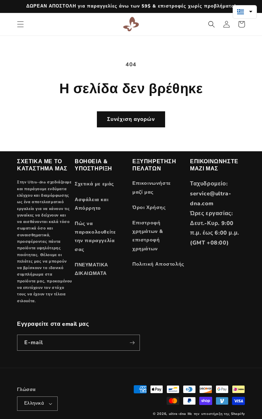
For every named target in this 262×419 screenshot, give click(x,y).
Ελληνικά (34, 403)
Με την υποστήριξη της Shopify (216, 413)
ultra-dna (177, 413)
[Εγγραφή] (132, 343)
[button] (20, 24)
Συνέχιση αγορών (131, 119)
